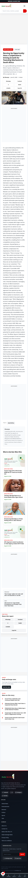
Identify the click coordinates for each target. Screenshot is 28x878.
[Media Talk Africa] (7, 776)
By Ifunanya (6, 77)
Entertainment (5, 806)
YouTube (5, 795)
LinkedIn (8, 88)
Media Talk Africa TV (7, 831)
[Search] (25, 11)
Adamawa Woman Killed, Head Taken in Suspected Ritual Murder (15, 704)
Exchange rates (8, 858)
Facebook (20, 81)
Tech (3, 818)
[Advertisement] (14, 26)
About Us (4, 825)
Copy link (20, 88)
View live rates (6, 687)
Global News (5, 803)
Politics (3, 812)
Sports (3, 815)
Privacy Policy (5, 837)
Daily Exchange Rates (7, 834)
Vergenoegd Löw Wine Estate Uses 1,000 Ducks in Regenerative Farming (15, 713)
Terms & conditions (7, 840)
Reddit (19, 84)
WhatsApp (8, 81)
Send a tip (18, 858)
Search (22, 854)
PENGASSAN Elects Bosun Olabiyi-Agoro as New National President (15, 709)
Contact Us (4, 828)
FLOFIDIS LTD (18, 870)
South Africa (11, 423)
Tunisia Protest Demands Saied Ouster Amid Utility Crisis (15, 718)
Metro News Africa (8, 49)
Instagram (19, 792)
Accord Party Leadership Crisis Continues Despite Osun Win (13, 699)
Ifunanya (7, 429)
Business (4, 809)
